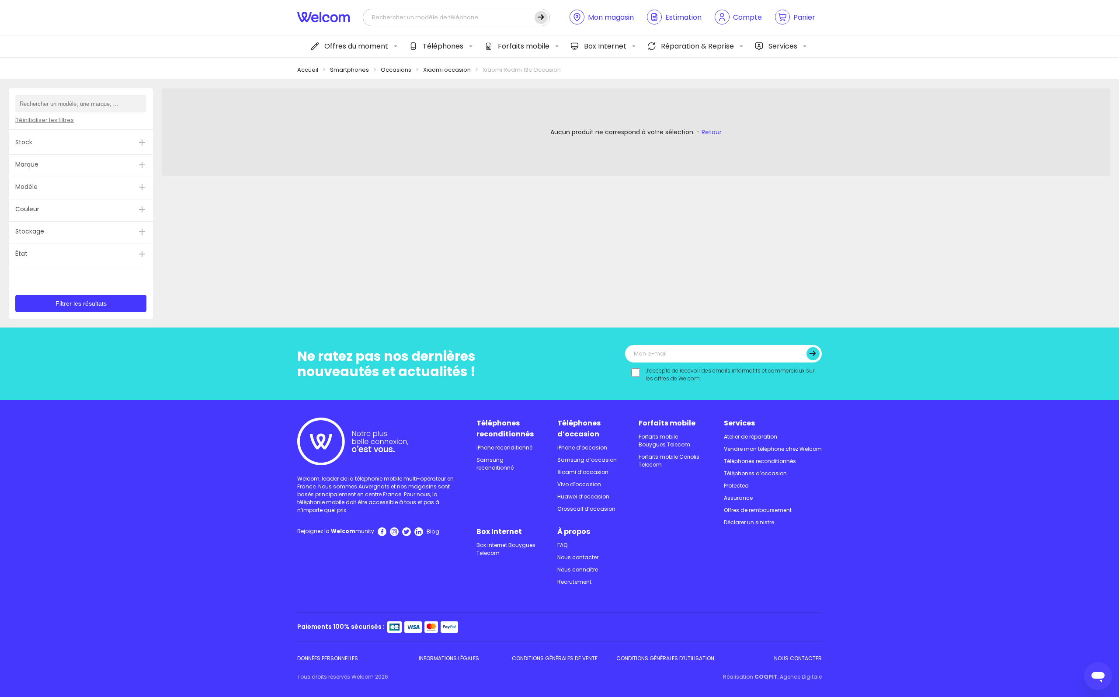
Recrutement (574, 581)
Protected (736, 485)
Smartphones (349, 70)
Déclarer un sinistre (749, 522)
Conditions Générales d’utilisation (665, 658)
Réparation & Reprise (697, 46)
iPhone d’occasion (582, 447)
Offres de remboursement (758, 510)
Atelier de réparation (750, 436)
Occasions (396, 70)
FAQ (562, 545)
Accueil (307, 70)
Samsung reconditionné (495, 463)
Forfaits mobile (523, 46)
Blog (433, 531)
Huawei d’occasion (583, 496)
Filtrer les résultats (81, 303)
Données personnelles (327, 658)
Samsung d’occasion (587, 460)
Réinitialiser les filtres (44, 120)
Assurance (738, 498)
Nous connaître (577, 569)
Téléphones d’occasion (579, 428)
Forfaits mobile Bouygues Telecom (664, 440)
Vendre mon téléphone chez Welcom (773, 449)
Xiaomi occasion (447, 70)
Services (782, 46)
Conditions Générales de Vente (555, 658)
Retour (712, 132)
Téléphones (443, 46)
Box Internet (605, 46)
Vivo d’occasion (579, 484)
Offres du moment (356, 46)
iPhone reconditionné (504, 447)
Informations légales (449, 658)
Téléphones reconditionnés (505, 428)
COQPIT (766, 676)
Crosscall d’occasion (586, 508)
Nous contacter (577, 557)
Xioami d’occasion (582, 472)
